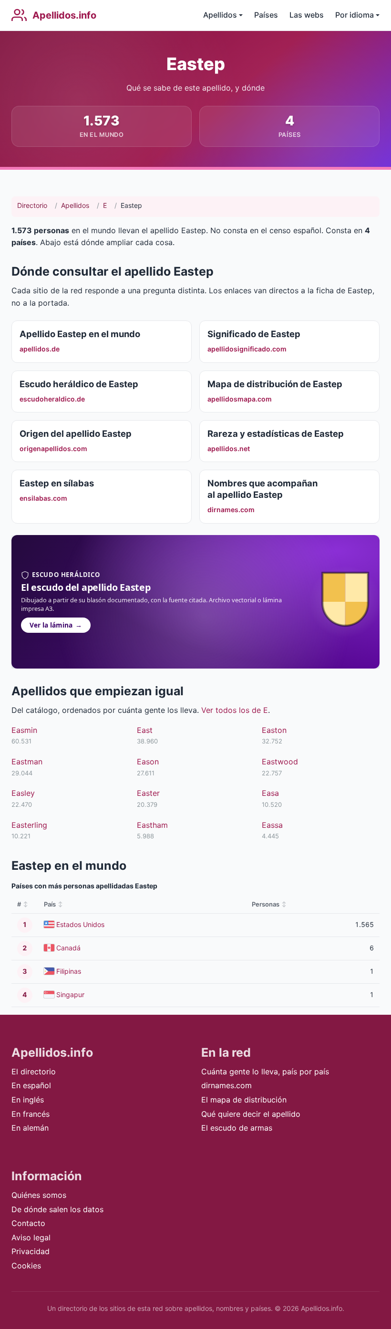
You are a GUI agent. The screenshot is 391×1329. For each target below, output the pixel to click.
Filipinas (68, 971)
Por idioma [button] (354, 15)
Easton (274, 730)
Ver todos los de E (234, 710)
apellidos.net (228, 448)
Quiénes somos (38, 1195)
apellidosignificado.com (247, 349)
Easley (23, 793)
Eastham (152, 825)
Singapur (70, 994)
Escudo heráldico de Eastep (79, 384)
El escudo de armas (236, 1128)
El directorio (33, 1071)
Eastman (26, 761)
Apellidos (75, 205)
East (145, 730)
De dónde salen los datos (57, 1209)
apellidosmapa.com (239, 399)
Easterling (29, 825)
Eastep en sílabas (57, 483)
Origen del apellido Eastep (76, 433)
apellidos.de (40, 349)
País (50, 904)
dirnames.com (231, 509)
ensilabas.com (43, 498)
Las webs (306, 15)
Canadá (68, 948)
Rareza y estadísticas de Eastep (275, 433)
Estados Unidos (80, 924)
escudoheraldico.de (52, 399)
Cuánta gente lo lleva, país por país (265, 1071)
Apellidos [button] (220, 15)
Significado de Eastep (253, 334)
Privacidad (30, 1251)
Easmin (24, 730)
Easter (148, 793)
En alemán (30, 1128)
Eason (148, 761)
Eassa (272, 825)
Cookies (26, 1265)
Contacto (28, 1223)
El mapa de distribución (244, 1099)
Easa (270, 793)
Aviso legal (31, 1237)
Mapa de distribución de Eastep (274, 384)
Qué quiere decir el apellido (250, 1114)
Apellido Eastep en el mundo (80, 334)
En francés (30, 1114)
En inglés (27, 1099)
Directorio (32, 205)
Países (266, 15)
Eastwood (280, 761)
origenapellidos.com (53, 448)
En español (31, 1085)
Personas (265, 904)
